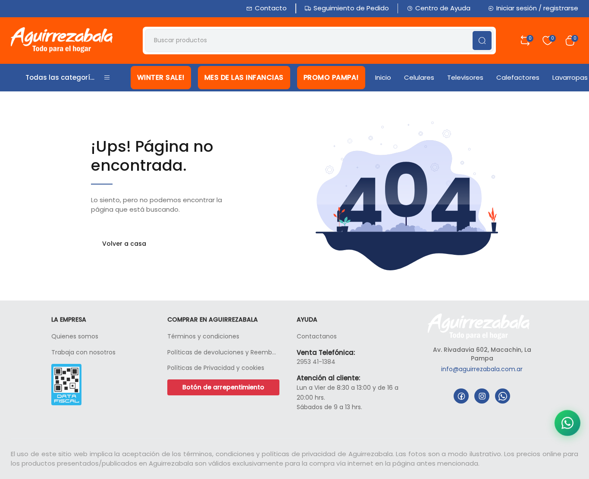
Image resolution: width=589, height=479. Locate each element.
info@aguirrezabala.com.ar (482, 369)
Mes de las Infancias (244, 77)
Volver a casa (124, 243)
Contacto (271, 8)
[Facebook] (461, 396)
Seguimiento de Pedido (351, 8)
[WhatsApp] (502, 396)
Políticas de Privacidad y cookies (215, 367)
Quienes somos (74, 336)
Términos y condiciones (203, 336)
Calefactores (517, 77)
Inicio (383, 77)
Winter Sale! (161, 77)
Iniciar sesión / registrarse (537, 8)
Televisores (465, 77)
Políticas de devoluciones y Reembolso (223, 352)
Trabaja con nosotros (83, 352)
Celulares (419, 77)
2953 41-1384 (316, 361)
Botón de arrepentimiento (223, 387)
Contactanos (317, 336)
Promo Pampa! (331, 77)
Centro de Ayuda (442, 8)
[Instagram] (481, 396)
